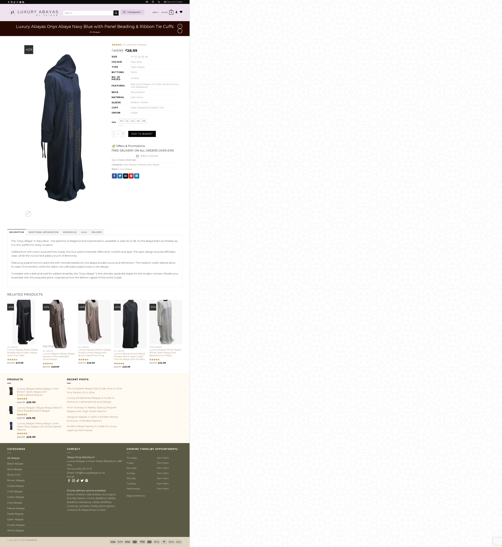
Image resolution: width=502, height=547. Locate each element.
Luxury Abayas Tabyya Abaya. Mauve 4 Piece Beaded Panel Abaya (59, 356)
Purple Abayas (16, 524)
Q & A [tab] (84, 232)
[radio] (121, 121)
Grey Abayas (14, 502)
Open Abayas (129, 164)
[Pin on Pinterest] (131, 176)
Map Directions (136, 495)
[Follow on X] (17, 2)
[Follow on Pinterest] (20, 2)
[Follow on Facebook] (9, 2)
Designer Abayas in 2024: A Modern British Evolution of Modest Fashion (92, 418)
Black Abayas (15, 463)
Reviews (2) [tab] (69, 232)
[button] (154, 473)
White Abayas (15, 530)
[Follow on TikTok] (14, 2)
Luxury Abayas (125, 169)
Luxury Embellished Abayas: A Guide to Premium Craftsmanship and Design (91, 399)
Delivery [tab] (97, 232)
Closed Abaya (15, 485)
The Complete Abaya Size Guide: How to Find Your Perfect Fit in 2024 (94, 390)
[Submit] (116, 13)
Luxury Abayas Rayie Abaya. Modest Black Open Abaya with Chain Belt (22, 352)
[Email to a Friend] (125, 176)
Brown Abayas (16, 480)
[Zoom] (28, 214)
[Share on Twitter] (119, 176)
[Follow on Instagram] (12, 2)
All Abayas (95, 32)
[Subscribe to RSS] (23, 2)
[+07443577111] (159, 2)
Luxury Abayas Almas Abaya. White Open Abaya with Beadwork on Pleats (165, 352)
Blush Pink (13, 474)
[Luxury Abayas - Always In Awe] (33, 12)
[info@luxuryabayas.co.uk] (147, 2)
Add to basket (142, 133)
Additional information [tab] (44, 232)
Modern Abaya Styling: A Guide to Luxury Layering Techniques (92, 428)
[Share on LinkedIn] (136, 176)
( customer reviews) (135, 44)
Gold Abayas (14, 491)
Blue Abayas (153, 164)
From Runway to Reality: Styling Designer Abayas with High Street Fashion (92, 409)
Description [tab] (16, 232)
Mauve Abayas (16, 508)
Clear (121, 125)
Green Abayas (15, 497)
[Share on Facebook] (114, 176)
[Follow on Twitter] (82, 480)
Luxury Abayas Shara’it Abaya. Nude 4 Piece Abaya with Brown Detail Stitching (94, 352)
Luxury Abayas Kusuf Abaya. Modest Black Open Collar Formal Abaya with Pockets (129, 356)
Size (114, 122)
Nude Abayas (15, 513)
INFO (155, 12)
